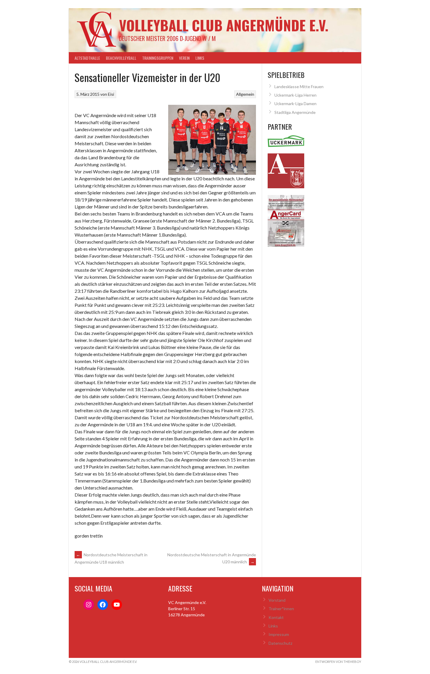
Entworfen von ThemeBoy (338, 661)
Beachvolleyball (121, 58)
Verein (184, 58)
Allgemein (245, 94)
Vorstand (277, 600)
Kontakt (276, 617)
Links (199, 58)
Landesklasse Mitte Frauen (299, 86)
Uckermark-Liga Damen (295, 103)
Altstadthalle (87, 58)
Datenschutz (280, 643)
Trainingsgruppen (157, 58)
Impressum (279, 634)
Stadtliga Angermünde (295, 112)
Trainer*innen (281, 608)
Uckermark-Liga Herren (295, 95)
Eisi (111, 94)
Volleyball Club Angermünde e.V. (223, 25)
